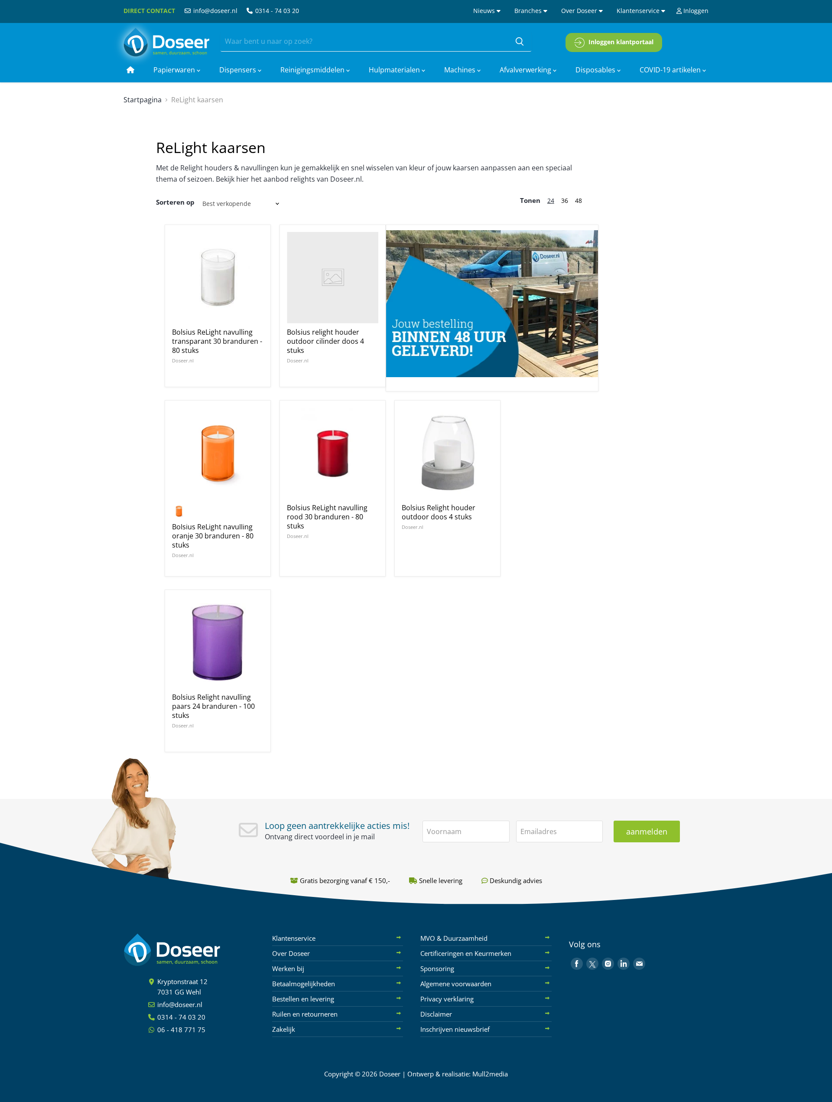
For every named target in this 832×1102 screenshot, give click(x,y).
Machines (460, 70)
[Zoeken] (519, 42)
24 (550, 200)
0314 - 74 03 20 (276, 11)
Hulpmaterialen (395, 70)
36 (564, 200)
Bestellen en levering (303, 998)
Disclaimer (436, 1014)
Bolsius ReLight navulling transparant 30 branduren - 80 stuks (217, 341)
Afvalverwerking (526, 70)
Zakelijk (283, 1029)
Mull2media (490, 1073)
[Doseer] (189, 950)
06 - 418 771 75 (180, 1029)
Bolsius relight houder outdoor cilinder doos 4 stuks (325, 341)
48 (578, 200)
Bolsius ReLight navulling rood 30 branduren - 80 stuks (327, 517)
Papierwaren (175, 70)
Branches (528, 11)
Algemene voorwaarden (455, 983)
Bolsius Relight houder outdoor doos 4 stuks (438, 512)
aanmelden (646, 831)
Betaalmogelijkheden (303, 983)
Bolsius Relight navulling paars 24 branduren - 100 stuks (213, 706)
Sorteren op (175, 202)
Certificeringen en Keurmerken (465, 953)
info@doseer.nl (214, 11)
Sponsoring (437, 968)
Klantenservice (639, 11)
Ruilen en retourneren (305, 1014)
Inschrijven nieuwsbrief (455, 1029)
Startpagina (143, 99)
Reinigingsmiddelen (313, 70)
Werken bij (288, 968)
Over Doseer (580, 11)
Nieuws (485, 11)
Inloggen (695, 11)
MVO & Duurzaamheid (454, 938)
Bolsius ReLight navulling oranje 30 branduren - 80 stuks (213, 536)
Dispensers (238, 70)
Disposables (596, 70)
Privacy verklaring (447, 998)
